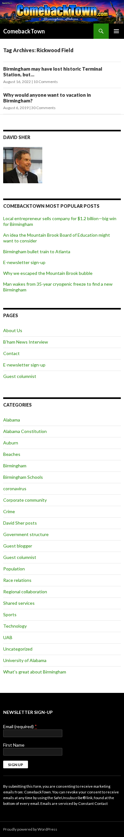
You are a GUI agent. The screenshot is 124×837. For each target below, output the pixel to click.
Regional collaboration (25, 591)
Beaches (11, 454)
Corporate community (25, 500)
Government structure (26, 534)
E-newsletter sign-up (24, 262)
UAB (7, 637)
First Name (13, 745)
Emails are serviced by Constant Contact (74, 803)
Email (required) (20, 726)
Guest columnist (19, 376)
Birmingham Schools (23, 477)
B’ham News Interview (25, 342)
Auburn (10, 442)
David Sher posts (20, 523)
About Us (12, 330)
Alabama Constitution (25, 431)
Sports (10, 614)
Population (14, 568)
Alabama (11, 419)
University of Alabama (24, 660)
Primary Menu (116, 31)
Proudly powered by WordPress (30, 829)
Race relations (17, 580)
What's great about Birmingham (34, 671)
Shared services (19, 603)
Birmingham (14, 465)
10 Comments (45, 81)
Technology (15, 626)
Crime (9, 511)
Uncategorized (17, 649)
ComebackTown (24, 31)
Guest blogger (17, 545)
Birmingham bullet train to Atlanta (36, 251)
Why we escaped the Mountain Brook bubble (48, 273)
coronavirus (14, 488)
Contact (11, 353)
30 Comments (43, 107)
